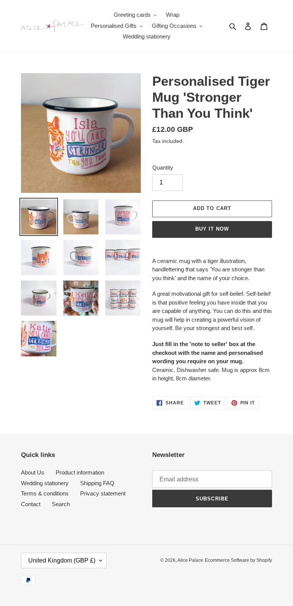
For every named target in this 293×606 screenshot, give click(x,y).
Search (61, 504)
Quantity (162, 167)
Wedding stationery (45, 483)
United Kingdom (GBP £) (61, 560)
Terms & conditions (45, 493)
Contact (30, 504)
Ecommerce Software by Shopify (238, 560)
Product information (80, 472)
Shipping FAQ (97, 483)
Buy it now (212, 229)
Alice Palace (190, 560)
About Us (32, 472)
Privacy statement (103, 493)
